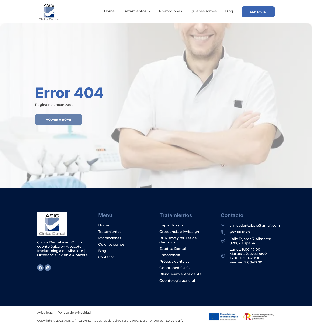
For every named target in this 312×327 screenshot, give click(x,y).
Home (109, 11)
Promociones (170, 11)
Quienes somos (203, 11)
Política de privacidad (74, 312)
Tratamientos (134, 11)
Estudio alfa (174, 321)
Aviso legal (45, 312)
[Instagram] (48, 267)
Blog (229, 11)
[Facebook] (40, 267)
